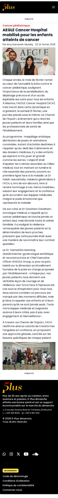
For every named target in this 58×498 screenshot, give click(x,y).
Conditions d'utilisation (16, 480)
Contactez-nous (12, 490)
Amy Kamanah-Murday (20, 44)
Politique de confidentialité (18, 485)
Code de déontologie (15, 476)
